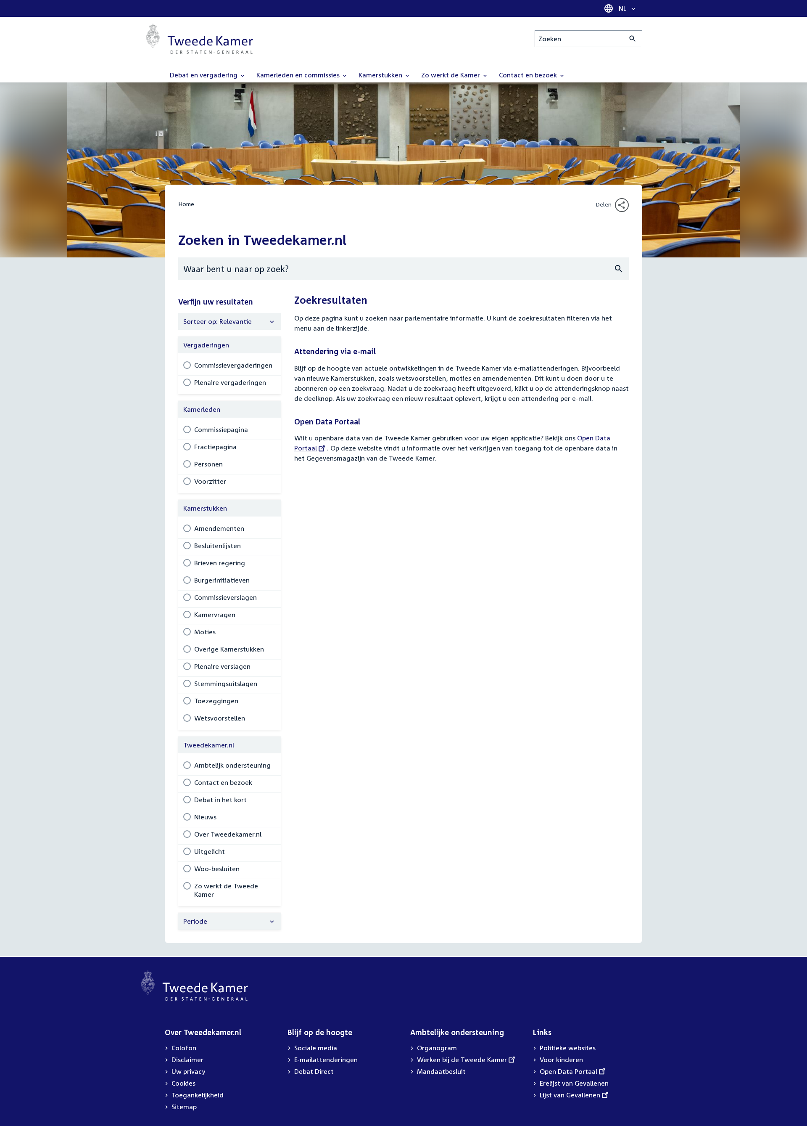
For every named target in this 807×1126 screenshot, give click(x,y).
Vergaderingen (206, 345)
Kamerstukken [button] (381, 75)
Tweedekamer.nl (208, 745)
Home (186, 203)
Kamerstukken (205, 508)
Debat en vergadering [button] (204, 75)
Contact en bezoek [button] (529, 75)
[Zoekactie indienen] (632, 38)
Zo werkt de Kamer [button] (451, 75)
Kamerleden (201, 409)
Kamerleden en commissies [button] (298, 75)
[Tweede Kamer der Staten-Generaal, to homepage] (199, 39)
